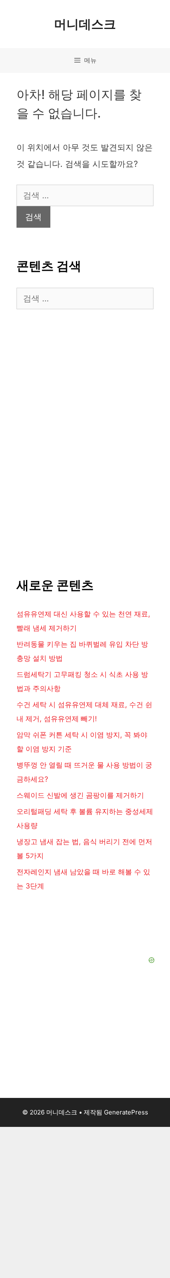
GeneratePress (126, 1112)
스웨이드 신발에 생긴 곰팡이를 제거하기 (80, 795)
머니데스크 (85, 24)
